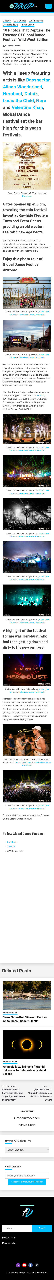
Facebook (27, 196)
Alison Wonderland (22, 86)
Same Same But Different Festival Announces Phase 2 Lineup (25, 1019)
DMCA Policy (9, 1237)
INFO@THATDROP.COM (27, 1118)
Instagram (18, 1265)
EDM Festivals (36, 20)
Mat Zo (40, 395)
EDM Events (20, 20)
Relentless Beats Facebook (31, 314)
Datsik (31, 93)
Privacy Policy (9, 1242)
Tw (37, 1265)
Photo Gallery (27, 24)
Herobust (12, 93)
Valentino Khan (27, 107)
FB (30, 1265)
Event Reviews (10, 24)
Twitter (11, 846)
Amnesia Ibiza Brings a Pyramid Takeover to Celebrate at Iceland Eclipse (24, 1070)
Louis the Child (18, 100)
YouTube (24, 1265)
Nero (41, 100)
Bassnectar (37, 80)
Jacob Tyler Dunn (24, 762)
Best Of (7, 20)
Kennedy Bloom (12, 45)
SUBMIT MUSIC (27, 1125)
